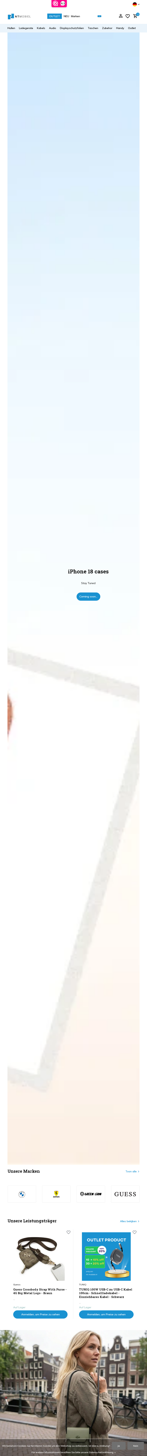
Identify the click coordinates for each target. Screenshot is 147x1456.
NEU (66, 16)
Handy (120, 28)
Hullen (11, 28)
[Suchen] (99, 16)
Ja (119, 1445)
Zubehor (107, 28)
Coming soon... (88, 596)
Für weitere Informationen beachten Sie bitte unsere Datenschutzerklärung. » (74, 1452)
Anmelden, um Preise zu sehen (40, 1314)
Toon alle (131, 1171)
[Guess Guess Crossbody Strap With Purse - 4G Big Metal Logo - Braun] (40, 1256)
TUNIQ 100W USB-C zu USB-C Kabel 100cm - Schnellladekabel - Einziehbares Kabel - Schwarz (105, 1293)
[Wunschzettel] (128, 16)
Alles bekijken (128, 1221)
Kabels (41, 28)
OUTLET (54, 16)
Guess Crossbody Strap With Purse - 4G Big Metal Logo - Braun (40, 1291)
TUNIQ (82, 1284)
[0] (134, 16)
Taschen (93, 28)
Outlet (132, 28)
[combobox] (102, 16)
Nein (135, 1445)
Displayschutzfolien (72, 28)
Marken (75, 16)
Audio (52, 28)
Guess (16, 1284)
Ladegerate (26, 28)
